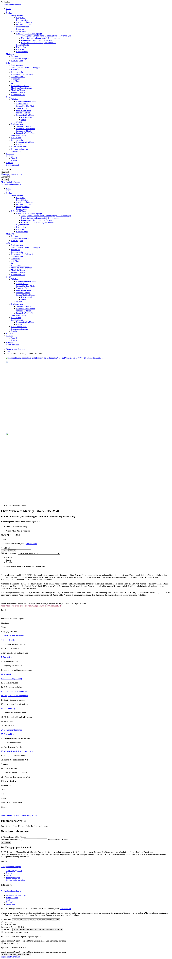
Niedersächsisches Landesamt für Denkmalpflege (40, 38)
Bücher (9, 13)
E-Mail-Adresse (7, 837)
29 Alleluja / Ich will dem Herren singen (17, 751)
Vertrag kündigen (13, 878)
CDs (8, 63)
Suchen (5, 172)
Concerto (14, 56)
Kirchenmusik (26, 117)
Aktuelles (10, 153)
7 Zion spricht (6, 657)
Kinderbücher (21, 29)
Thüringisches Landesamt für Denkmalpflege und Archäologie (46, 36)
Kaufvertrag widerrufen (15, 880)
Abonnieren (6, 842)
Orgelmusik (15, 79)
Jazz (12, 83)
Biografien (20, 18)
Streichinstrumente (18, 135)
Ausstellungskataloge (24, 22)
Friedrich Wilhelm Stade (25, 133)
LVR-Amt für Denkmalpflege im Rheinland (38, 43)
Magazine (10, 54)
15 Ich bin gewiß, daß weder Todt (14, 691)
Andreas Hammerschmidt (26, 101)
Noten (8, 97)
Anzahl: (4, 548)
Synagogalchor (22, 108)
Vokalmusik (16, 99)
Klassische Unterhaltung (20, 86)
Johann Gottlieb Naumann (26, 115)
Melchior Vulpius (23, 113)
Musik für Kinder (18, 90)
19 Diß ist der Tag (8, 708)
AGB (8, 900)
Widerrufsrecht (12, 897)
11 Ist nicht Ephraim (9, 674)
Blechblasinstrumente (19, 149)
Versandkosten (31, 544)
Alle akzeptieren (24, 954)
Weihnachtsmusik (18, 92)
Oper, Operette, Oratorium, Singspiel (25, 67)
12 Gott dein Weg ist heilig (11, 678)
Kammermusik (17, 72)
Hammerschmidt (12, 165)
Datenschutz (11, 902)
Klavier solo (16, 138)
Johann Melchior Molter (25, 106)
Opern (23, 120)
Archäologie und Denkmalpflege (29, 33)
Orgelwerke (16, 151)
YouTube (7, 920)
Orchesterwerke (17, 65)
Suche (8, 875)
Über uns (9, 156)
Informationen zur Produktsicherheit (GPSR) (19, 815)
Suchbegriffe (6, 169)
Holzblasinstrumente (19, 147)
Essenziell (8, 929)
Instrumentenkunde (23, 24)
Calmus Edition (22, 104)
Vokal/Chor (15, 70)
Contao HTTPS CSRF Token (16, 932)
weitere (19, 122)
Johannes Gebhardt (23, 131)
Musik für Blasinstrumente (21, 88)
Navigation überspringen (11, 4)
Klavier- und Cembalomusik (22, 74)
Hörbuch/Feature (18, 95)
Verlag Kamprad (17, 15)
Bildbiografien (22, 20)
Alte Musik (15, 81)
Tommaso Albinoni (23, 126)
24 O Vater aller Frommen (11, 730)
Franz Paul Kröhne (23, 110)
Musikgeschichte (22, 27)
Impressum (10, 904)
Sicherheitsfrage (12, 839)
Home (8, 9)
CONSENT (9, 922)
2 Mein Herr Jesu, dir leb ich (12, 636)
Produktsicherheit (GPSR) (16, 895)
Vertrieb (14, 158)
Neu (7, 11)
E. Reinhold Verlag (18, 31)
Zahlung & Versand (14, 871)
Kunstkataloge (22, 52)
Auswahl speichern (9, 954)
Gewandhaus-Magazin (20, 58)
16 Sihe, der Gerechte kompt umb (14, 696)
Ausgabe (9, 553)
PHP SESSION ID (11, 943)
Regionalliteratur (22, 45)
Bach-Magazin (17, 61)
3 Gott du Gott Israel (9, 640)
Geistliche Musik (18, 76)
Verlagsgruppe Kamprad (15, 349)
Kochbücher (21, 47)
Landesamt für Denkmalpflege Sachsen (36, 40)
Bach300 (9, 163)
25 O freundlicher (8, 734)
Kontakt (14, 160)
